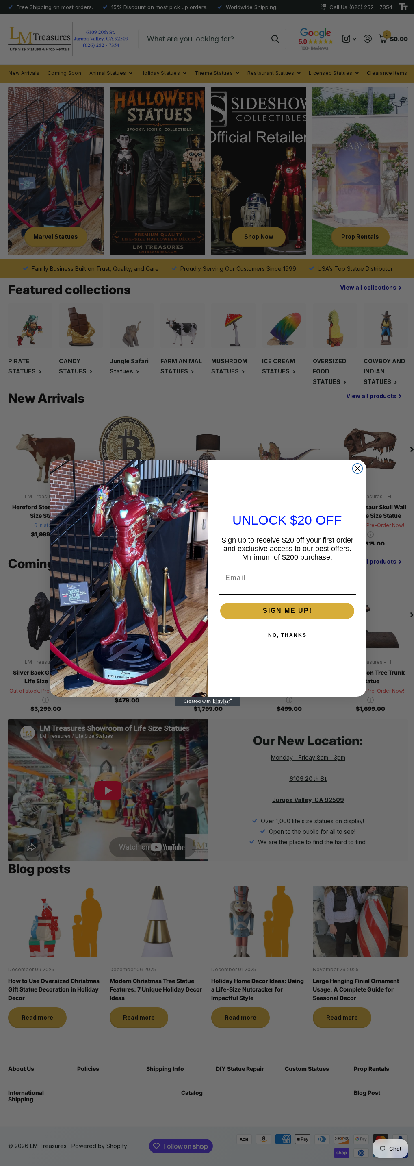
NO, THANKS (284, 635)
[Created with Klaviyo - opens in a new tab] (205, 701)
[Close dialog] (355, 468)
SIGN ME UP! (284, 610)
